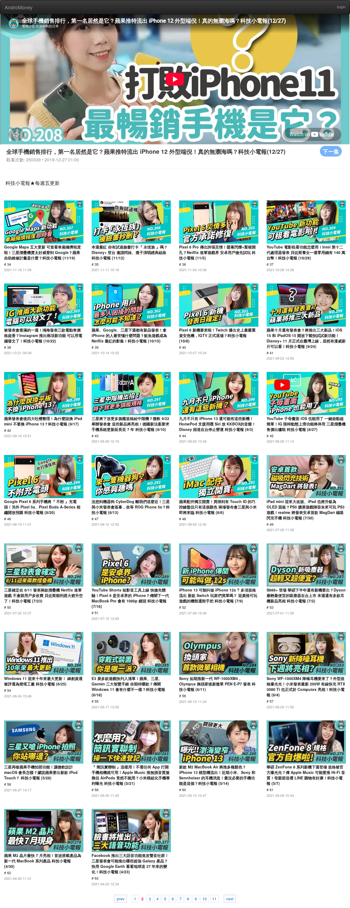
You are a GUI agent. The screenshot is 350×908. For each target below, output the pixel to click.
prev (120, 898)
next (230, 898)
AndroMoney (19, 7)
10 (204, 898)
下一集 (331, 151)
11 (214, 898)
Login (341, 7)
